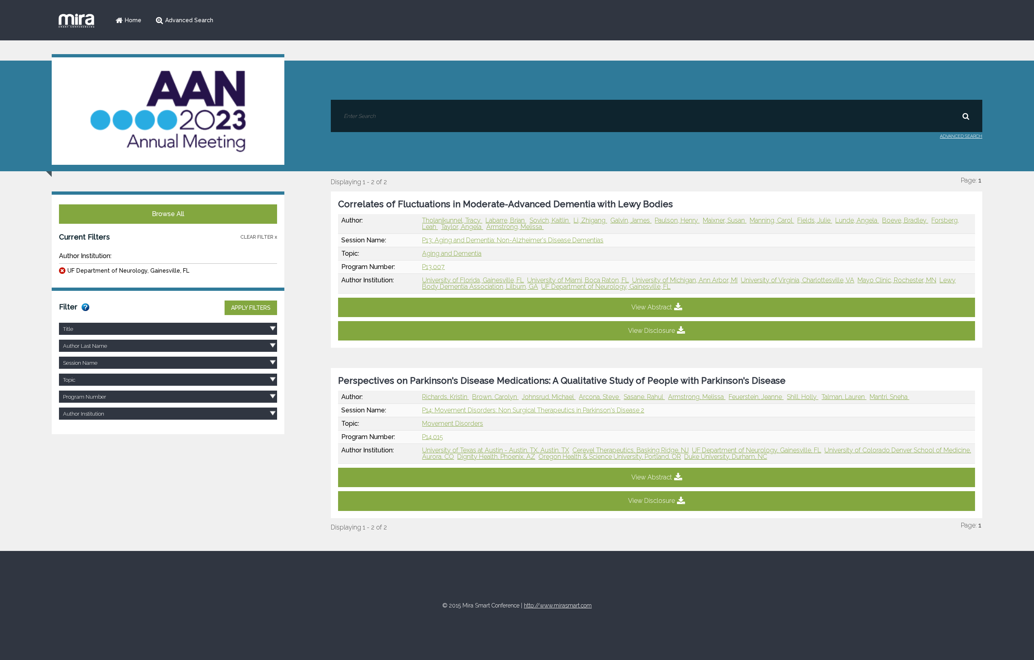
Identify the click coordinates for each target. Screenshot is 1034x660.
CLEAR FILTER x (258, 237)
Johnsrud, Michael (549, 397)
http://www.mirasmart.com (558, 605)
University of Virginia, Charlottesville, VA (797, 280)
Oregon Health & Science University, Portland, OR (609, 456)
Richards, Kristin (445, 397)
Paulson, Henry (677, 220)
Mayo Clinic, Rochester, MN (896, 280)
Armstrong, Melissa (515, 227)
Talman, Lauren (844, 397)
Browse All (168, 214)
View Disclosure (651, 330)
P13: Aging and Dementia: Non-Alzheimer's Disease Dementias (512, 240)
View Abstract (651, 307)
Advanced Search (189, 20)
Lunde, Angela (857, 220)
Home (133, 20)
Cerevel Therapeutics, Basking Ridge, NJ (630, 450)
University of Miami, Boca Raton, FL (578, 280)
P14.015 (432, 437)
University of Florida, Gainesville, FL (473, 280)
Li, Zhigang (590, 220)
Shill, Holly (802, 397)
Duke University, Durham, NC (725, 456)
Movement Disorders (452, 423)
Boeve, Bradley (905, 220)
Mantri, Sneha (889, 397)
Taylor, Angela (462, 227)
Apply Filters (251, 308)
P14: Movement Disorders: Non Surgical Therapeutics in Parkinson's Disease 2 (533, 410)
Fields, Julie (814, 220)
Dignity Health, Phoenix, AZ (496, 456)
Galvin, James (631, 220)
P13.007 (433, 267)
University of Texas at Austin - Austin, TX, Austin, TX (495, 450)
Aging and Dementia (451, 253)
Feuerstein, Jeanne (756, 397)
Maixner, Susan (724, 220)
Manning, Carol (772, 220)
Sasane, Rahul (644, 397)
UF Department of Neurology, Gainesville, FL (128, 270)
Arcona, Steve (599, 397)
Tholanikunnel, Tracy (452, 220)
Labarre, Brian (505, 220)
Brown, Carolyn (495, 397)
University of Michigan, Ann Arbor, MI (685, 280)
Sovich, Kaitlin (550, 220)
